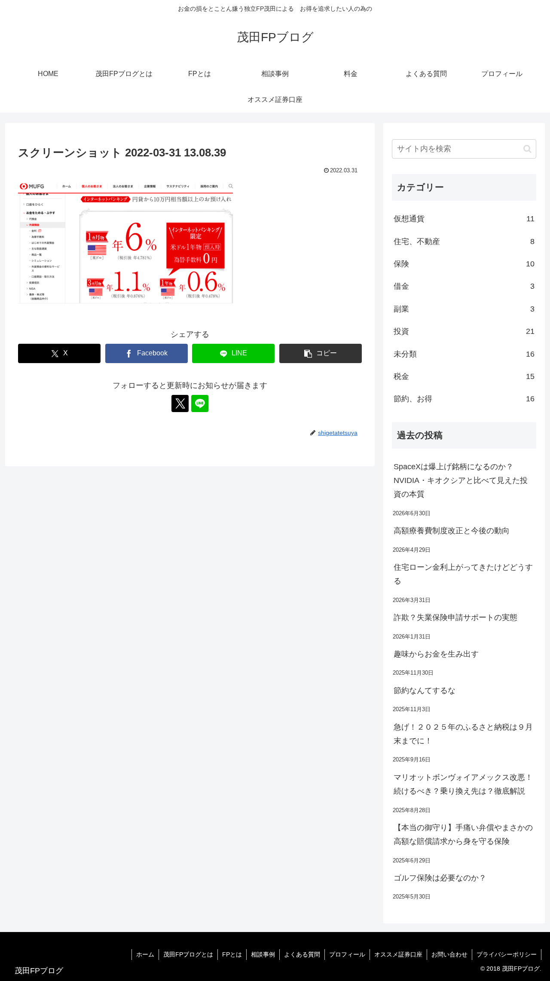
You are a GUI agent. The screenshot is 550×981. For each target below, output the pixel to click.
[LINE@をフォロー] (199, 403)
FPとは (232, 954)
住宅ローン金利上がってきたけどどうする (463, 574)
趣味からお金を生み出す (436, 654)
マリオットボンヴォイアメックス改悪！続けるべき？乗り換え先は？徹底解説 (463, 784)
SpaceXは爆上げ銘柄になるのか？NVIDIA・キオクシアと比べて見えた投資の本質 (461, 480)
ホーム (145, 954)
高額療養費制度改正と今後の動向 (452, 530)
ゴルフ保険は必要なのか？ (440, 878)
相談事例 (263, 954)
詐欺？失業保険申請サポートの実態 (455, 617)
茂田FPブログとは (188, 954)
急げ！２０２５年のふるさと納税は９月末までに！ (463, 734)
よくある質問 (302, 954)
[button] (320, 353)
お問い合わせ (449, 954)
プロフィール (347, 954)
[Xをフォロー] (180, 403)
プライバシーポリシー (507, 954)
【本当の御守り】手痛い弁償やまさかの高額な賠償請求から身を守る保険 (463, 834)
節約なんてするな (424, 690)
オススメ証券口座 (398, 954)
